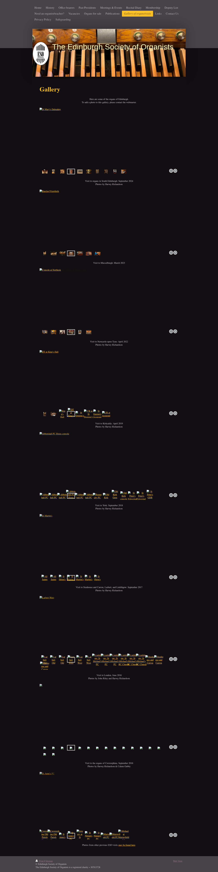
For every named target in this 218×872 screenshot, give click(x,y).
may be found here (126, 844)
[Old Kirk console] (123, 495)
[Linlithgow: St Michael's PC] (97, 660)
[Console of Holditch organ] (53, 332)
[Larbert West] (109, 626)
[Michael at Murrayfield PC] (123, 836)
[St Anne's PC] (109, 802)
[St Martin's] (109, 544)
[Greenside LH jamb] (97, 172)
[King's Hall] (62, 414)
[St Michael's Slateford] (114, 172)
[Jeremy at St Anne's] (80, 836)
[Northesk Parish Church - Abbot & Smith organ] (62, 332)
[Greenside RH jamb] (106, 172)
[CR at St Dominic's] (88, 414)
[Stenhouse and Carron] (150, 659)
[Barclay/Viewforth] (109, 219)
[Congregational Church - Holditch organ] (44, 332)
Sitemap (49, 860)
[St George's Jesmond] (97, 414)
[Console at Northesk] (109, 298)
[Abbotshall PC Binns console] (109, 462)
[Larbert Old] (44, 659)
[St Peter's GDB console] (150, 496)
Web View (177, 860)
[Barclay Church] (44, 172)
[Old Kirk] (106, 496)
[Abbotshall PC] (45, 496)
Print (41, 860)
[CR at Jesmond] (106, 414)
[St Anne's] (62, 836)
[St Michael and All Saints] (97, 253)
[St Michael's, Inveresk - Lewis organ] (79, 332)
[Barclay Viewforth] (44, 253)
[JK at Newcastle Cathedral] (53, 414)
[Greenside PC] (80, 172)
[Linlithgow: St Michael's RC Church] (123, 660)
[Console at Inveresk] (88, 332)
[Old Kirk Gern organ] (115, 496)
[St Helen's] (62, 578)
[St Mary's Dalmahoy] (109, 138)
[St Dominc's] (79, 414)
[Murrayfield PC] (106, 836)
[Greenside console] (88, 172)
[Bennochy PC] (97, 496)
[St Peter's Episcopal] (132, 495)
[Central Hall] (80, 253)
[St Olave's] (97, 578)
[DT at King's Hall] (109, 380)
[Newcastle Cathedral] (44, 414)
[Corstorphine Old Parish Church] (45, 836)
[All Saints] (44, 578)
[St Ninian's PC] (88, 835)
